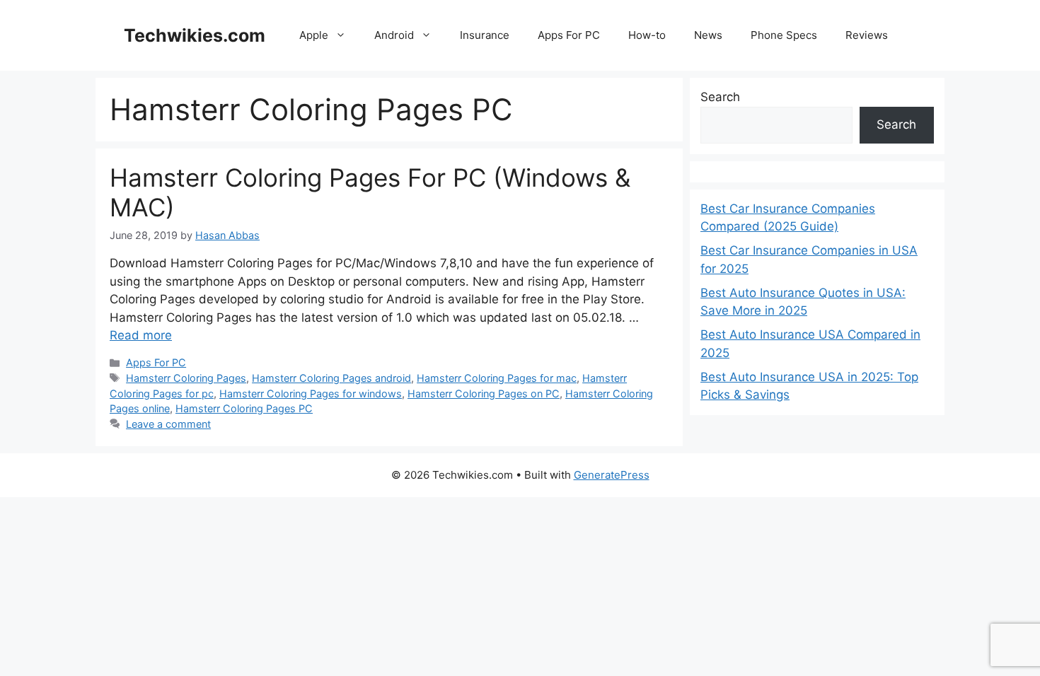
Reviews (866, 35)
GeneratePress (611, 475)
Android (394, 35)
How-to (647, 35)
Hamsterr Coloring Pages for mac (497, 378)
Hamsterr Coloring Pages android (331, 378)
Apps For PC (569, 35)
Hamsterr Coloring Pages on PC (484, 393)
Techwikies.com (194, 35)
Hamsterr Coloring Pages (186, 378)
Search (720, 97)
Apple (313, 35)
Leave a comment (168, 424)
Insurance (484, 35)
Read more (141, 335)
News (708, 35)
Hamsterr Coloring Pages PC (244, 408)
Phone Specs (784, 35)
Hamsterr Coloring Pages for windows (310, 393)
